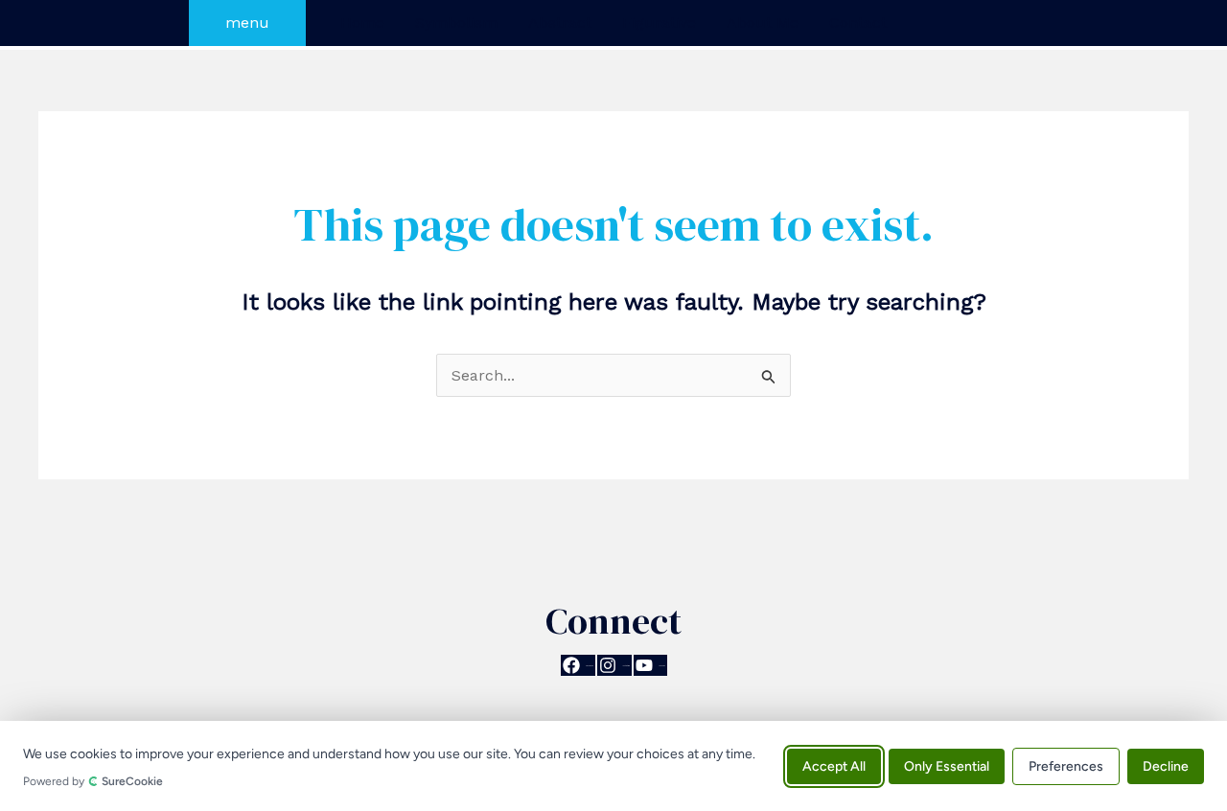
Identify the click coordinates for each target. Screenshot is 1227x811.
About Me (763, 22)
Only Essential (946, 765)
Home (362, 22)
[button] (247, 23)
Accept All (834, 765)
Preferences (1066, 765)
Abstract (559, 22)
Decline (1166, 765)
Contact (858, 22)
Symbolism (456, 22)
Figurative (659, 22)
